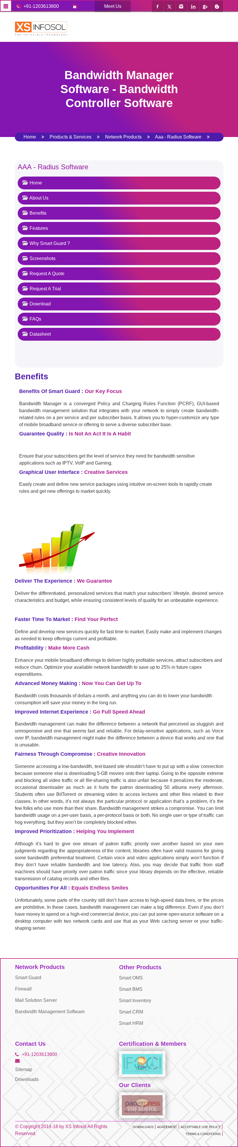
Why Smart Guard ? (49, 243)
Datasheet (39, 334)
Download (39, 303)
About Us (38, 197)
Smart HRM (131, 1023)
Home (30, 136)
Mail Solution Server (36, 1000)
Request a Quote (46, 273)
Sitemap (23, 1069)
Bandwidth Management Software (50, 1011)
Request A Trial (44, 288)
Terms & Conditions (203, 1134)
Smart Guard (28, 977)
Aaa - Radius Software (178, 136)
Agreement (167, 1127)
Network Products (123, 136)
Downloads (27, 1079)
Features (38, 228)
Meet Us (112, 6)
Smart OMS (131, 977)
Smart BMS (131, 989)
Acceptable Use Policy (201, 1127)
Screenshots (41, 258)
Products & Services (70, 136)
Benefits (37, 213)
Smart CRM (131, 1011)
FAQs (34, 318)
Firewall (23, 988)
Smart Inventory (135, 1000)
